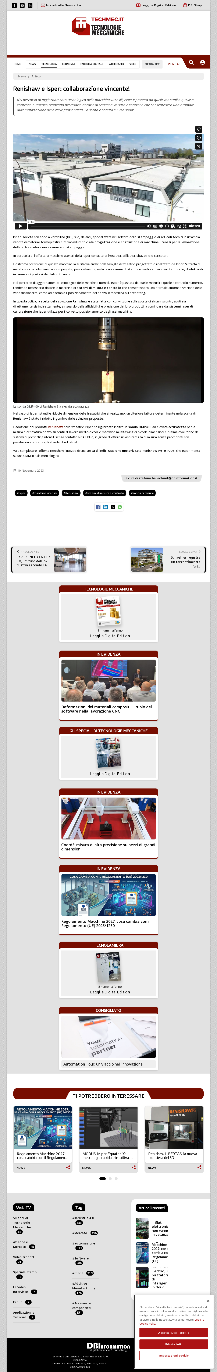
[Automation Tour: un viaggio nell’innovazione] (108, 1037)
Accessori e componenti (81, 1307)
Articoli (37, 76)
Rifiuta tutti (173, 1344)
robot (83, 1273)
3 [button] (116, 1177)
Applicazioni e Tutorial (23, 1314)
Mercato (85, 1233)
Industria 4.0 (84, 1220)
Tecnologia (49, 64)
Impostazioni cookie (174, 1355)
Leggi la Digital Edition (159, 5)
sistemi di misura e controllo (105, 493)
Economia (68, 64)
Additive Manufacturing (84, 1288)
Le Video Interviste (24, 1289)
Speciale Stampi (25, 1274)
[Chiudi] (208, 1301)
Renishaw (55, 427)
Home (17, 64)
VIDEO (132, 64)
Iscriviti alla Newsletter (63, 5)
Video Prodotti (24, 1259)
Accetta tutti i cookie (173, 1333)
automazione (84, 1245)
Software (81, 1260)
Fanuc (21, 1302)
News (32, 64)
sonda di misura (143, 493)
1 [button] (102, 1177)
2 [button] (110, 1177)
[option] (43, 1139)
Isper (22, 493)
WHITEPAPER (116, 64)
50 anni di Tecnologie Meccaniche (22, 1225)
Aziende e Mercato (23, 1244)
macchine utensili (45, 493)
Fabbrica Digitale (92, 64)
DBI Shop (195, 5)
